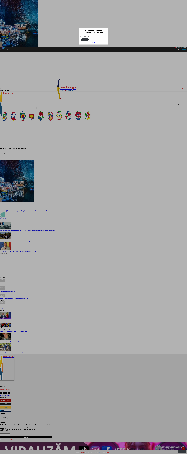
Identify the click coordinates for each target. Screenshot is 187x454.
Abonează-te (182, 451)
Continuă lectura (93, 42)
